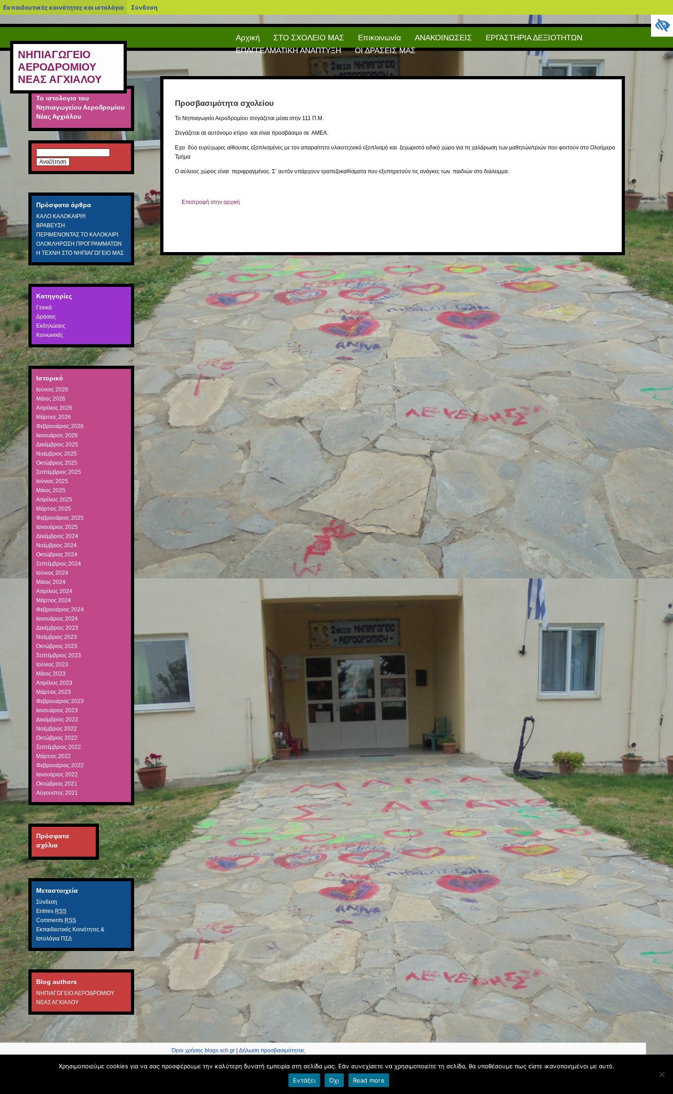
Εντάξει (304, 1080)
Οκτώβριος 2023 (56, 646)
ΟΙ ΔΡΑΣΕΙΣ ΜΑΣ (385, 50)
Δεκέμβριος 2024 (57, 536)
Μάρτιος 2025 (53, 509)
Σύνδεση (144, 7)
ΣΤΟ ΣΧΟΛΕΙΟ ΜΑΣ (308, 37)
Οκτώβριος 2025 (56, 463)
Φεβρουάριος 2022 (60, 765)
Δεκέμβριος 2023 (57, 628)
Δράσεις (46, 316)
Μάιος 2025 (50, 490)
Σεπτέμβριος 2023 (58, 655)
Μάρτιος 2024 (53, 600)
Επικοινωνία (379, 37)
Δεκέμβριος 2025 (57, 444)
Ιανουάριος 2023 (57, 710)
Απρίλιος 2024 (54, 591)
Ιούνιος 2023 (52, 664)
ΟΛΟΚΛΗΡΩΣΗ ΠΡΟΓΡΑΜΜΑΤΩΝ (79, 244)
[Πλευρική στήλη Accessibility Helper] (662, 26)
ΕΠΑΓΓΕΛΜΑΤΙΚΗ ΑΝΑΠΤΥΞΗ (288, 50)
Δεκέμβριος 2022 (57, 719)
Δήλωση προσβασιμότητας (272, 1050)
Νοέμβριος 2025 (56, 454)
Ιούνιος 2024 (52, 573)
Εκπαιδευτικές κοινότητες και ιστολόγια (63, 7)
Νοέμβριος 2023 (56, 637)
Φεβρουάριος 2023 (60, 701)
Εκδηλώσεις (50, 326)
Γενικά (44, 307)
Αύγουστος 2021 (57, 793)
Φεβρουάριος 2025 (60, 518)
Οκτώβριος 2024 (56, 554)
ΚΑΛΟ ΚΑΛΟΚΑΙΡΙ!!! (61, 216)
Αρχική (248, 37)
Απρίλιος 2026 (54, 408)
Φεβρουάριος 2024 (60, 609)
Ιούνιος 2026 (52, 389)
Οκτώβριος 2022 (56, 738)
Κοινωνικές (49, 335)
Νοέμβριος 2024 (56, 545)
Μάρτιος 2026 (53, 417)
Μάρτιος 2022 (53, 756)
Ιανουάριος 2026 (57, 435)
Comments (56, 920)
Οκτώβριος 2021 (56, 784)
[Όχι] (661, 1074)
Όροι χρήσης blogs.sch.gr (203, 1050)
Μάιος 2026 (50, 399)
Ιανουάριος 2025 (57, 527)
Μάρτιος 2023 (53, 692)
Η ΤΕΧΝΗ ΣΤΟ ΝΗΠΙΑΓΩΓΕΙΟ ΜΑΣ (80, 253)
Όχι (334, 1080)
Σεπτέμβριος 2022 (58, 747)
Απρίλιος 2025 (54, 499)
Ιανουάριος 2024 (57, 619)
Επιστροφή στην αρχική (211, 202)
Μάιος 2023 (50, 674)
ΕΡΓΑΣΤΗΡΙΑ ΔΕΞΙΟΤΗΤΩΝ (534, 37)
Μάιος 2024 (50, 582)
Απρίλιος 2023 (54, 683)
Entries (51, 911)
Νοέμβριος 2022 (56, 729)
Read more (369, 1080)
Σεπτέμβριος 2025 (58, 472)
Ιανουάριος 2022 (57, 774)
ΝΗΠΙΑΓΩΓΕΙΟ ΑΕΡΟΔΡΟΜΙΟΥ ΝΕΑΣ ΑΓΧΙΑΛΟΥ (60, 67)
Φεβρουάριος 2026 (60, 426)
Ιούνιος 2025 (52, 481)
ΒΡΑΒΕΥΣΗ (50, 225)
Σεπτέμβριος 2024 (58, 564)
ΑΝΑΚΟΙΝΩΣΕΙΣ (443, 37)
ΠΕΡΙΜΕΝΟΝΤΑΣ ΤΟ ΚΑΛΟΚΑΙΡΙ (77, 234)
